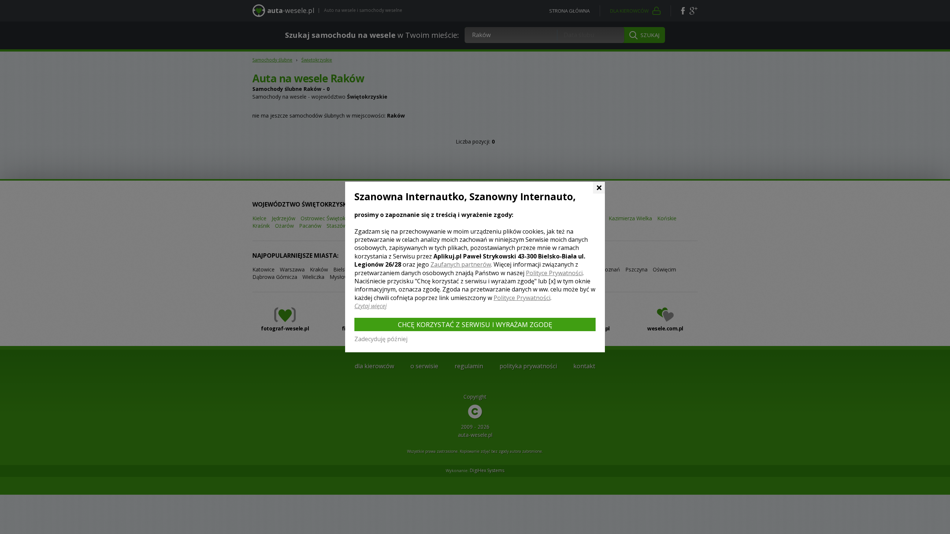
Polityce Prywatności (554, 273)
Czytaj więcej (370, 306)
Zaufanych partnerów (460, 264)
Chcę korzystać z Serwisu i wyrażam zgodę (475, 324)
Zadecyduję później (380, 339)
